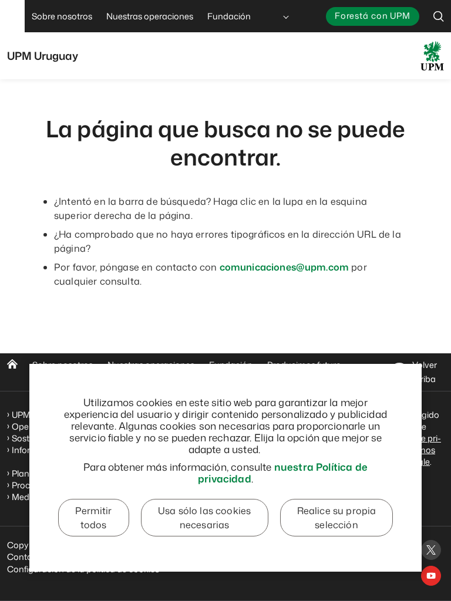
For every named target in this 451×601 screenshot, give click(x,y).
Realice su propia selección (336, 517)
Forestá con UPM (372, 15)
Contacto (26, 557)
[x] (431, 550)
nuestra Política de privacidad (283, 472)
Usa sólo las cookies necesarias (204, 517)
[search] (438, 16)
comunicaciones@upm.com (284, 267)
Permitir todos (93, 517)
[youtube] (431, 576)
